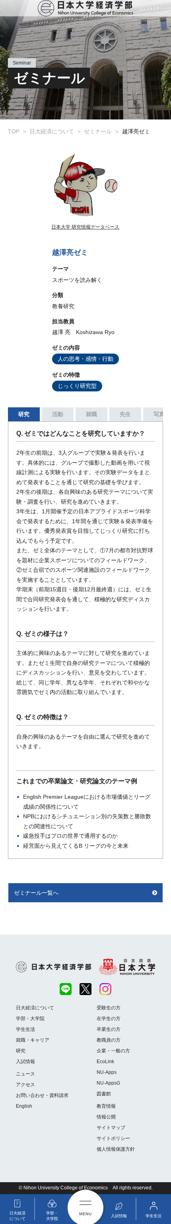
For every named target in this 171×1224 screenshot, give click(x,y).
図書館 (104, 1094)
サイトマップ (111, 1127)
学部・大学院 (30, 1018)
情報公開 (106, 1117)
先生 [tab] (125, 414)
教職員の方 (108, 1040)
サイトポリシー (113, 1138)
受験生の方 (108, 1008)
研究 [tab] (23, 414)
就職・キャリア (32, 1040)
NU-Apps (107, 1072)
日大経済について (35, 1008)
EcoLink (105, 1061)
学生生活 (25, 1029)
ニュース (25, 1074)
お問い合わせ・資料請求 (42, 1095)
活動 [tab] (57, 414)
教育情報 (106, 1106)
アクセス (25, 1084)
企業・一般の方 (113, 1051)
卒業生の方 (108, 1029)
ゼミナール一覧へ (36, 893)
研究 (20, 1051)
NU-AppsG (108, 1083)
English (24, 1106)
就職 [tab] (91, 414)
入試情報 (25, 1061)
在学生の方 (108, 1018)
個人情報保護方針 (116, 1149)
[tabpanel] (85, 640)
